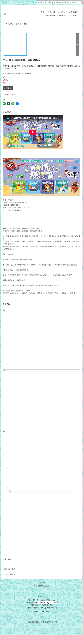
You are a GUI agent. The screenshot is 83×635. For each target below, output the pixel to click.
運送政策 (61, 15)
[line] (4, 103)
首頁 (42, 12)
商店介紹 (51, 12)
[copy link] (17, 103)
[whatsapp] (12, 103)
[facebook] (8, 103)
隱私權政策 (73, 15)
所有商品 (61, 12)
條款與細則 (50, 15)
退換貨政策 (73, 12)
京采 (25, 24)
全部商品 (9, 24)
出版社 (18, 24)
